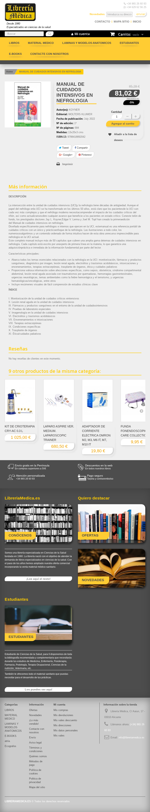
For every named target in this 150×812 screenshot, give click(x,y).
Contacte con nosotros (49, 53)
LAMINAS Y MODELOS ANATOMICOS (86, 42)
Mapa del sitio (37, 787)
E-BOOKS (15, 53)
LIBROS (14, 42)
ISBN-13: (61, 136)
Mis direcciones (62, 725)
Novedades (35, 715)
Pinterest (86, 154)
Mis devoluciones (63, 715)
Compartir (82, 147)
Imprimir (67, 164)
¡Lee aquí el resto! (38, 578)
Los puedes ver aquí (38, 689)
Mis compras (61, 710)
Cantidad (116, 111)
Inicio (137, 21)
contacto (102, 21)
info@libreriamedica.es (131, 737)
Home (9, 71)
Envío (32, 737)
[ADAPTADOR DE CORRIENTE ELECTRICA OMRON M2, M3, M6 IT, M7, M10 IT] (97, 400)
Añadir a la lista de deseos (125, 137)
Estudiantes (129, 42)
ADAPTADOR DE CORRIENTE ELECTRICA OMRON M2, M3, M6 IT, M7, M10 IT (96, 435)
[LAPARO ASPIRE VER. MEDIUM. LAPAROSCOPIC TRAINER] (58, 400)
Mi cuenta (59, 704)
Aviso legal (35, 742)
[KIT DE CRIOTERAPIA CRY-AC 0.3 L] (20, 400)
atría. (8, 741)
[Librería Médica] (20, 12)
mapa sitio (121, 21)
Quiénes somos (38, 756)
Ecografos (10, 746)
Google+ (67, 154)
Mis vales (59, 735)
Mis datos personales (66, 730)
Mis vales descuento (65, 720)
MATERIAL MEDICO (41, 42)
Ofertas (33, 710)
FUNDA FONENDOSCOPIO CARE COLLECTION (134, 431)
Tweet (65, 147)
